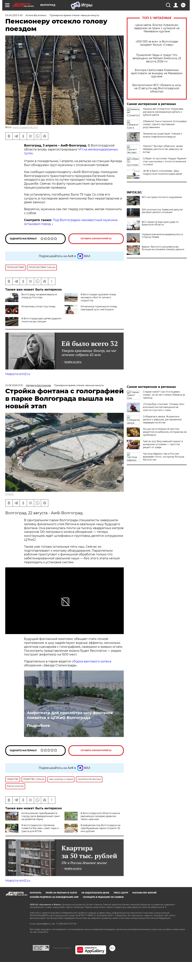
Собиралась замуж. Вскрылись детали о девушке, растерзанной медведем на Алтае (162, 419)
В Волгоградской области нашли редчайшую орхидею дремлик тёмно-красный (100, 816)
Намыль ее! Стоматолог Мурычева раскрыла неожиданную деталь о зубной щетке (163, 111)
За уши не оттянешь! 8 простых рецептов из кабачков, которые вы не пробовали (165, 431)
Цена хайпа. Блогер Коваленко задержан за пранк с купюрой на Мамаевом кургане (156, 28)
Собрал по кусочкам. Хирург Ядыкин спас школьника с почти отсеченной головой (164, 161)
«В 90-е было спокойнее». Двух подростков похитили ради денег (162, 172)
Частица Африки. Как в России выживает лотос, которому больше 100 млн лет (163, 456)
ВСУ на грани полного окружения (162, 197)
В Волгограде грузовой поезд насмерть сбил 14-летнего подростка (98, 297)
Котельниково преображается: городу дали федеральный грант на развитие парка (40, 816)
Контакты (35, 893)
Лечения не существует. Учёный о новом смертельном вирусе (162, 135)
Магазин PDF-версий (144, 893)
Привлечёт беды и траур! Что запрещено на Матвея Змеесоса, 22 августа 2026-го (156, 58)
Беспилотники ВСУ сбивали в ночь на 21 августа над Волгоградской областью (156, 88)
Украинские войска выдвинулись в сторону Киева (162, 235)
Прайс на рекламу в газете (61, 893)
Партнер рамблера (62, 948)
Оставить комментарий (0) (96, 238)
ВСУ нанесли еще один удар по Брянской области (160, 223)
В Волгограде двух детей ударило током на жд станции (41, 320)
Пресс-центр (121, 893)
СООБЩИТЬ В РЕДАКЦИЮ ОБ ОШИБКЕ (103, 897)
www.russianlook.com (25, 127)
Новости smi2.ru (17, 374)
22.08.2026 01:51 (14, 385)
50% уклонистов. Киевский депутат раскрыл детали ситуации (162, 211)
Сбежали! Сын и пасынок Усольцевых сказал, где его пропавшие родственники (165, 124)
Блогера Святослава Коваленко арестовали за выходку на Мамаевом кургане (156, 73)
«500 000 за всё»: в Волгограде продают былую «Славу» (157, 43)
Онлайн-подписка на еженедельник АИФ (54, 897)
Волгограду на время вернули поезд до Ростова (39, 296)
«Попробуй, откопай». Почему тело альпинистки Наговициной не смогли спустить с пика (163, 407)
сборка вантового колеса (91, 661)
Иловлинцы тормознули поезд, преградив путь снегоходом (99, 308)
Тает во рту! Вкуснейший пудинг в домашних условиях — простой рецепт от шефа (163, 444)
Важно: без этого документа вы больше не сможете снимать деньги (163, 248)
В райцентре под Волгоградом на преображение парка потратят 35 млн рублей (100, 828)
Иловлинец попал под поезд (38, 306)
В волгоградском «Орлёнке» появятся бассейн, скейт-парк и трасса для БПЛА (40, 828)
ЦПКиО (9, 494)
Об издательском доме (95, 893)
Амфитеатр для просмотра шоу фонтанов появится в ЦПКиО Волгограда (70, 715)
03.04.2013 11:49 (13, 15)
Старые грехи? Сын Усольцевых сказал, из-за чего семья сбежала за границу (164, 394)
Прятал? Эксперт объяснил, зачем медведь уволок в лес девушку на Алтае (163, 149)
